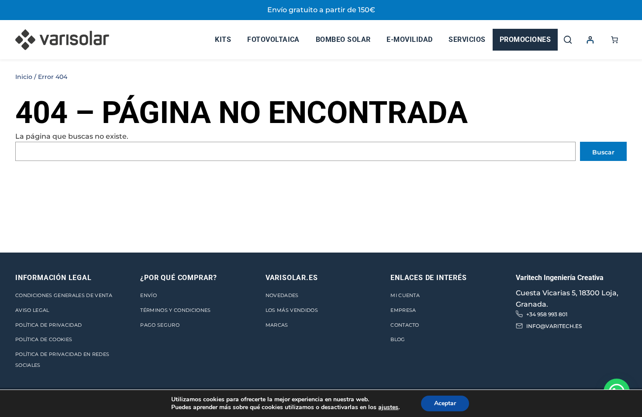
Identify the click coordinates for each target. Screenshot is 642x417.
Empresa (403, 310)
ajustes (388, 407)
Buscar (603, 152)
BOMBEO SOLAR (343, 39)
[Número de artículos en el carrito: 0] (614, 39)
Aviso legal (32, 310)
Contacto (404, 325)
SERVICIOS (467, 39)
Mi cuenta (405, 295)
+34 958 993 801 (546, 314)
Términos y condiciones (175, 310)
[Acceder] (590, 39)
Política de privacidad (48, 325)
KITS (223, 39)
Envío (148, 295)
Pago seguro (159, 325)
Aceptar (445, 403)
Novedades (282, 295)
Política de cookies (43, 339)
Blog (397, 339)
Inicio (23, 77)
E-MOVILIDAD (409, 39)
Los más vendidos (292, 310)
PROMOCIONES (525, 39)
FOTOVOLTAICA (273, 39)
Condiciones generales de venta (63, 295)
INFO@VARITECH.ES (554, 326)
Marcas (277, 325)
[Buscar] (567, 39)
